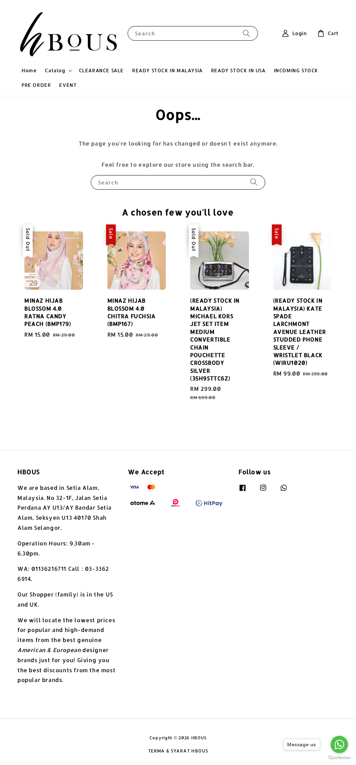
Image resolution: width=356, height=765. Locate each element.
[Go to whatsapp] (339, 744)
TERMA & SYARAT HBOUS (178, 751)
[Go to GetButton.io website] (339, 758)
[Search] (246, 33)
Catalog (55, 70)
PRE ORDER (36, 85)
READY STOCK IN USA (238, 70)
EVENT (67, 85)
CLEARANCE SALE (101, 70)
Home (29, 70)
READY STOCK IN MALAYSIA (167, 70)
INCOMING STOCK (296, 70)
